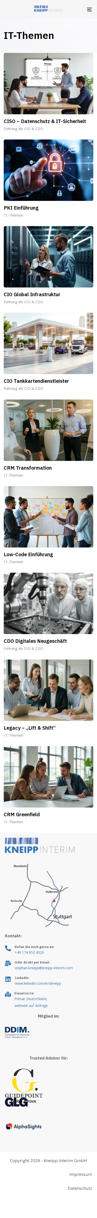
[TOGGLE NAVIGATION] (77, 9)
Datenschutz (80, 1188)
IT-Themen (13, 215)
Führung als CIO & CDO (23, 128)
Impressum (80, 1174)
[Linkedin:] (48, 981)
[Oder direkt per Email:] (48, 966)
